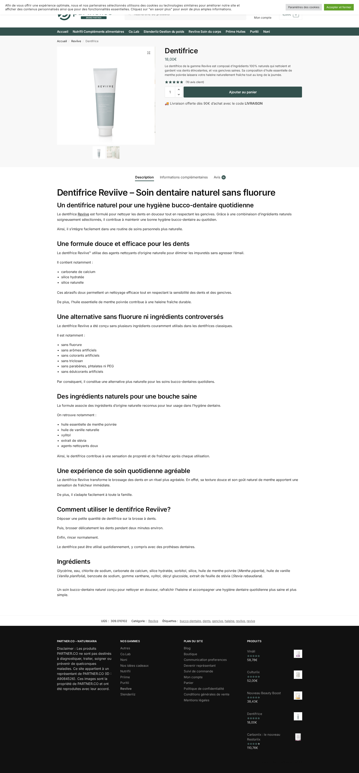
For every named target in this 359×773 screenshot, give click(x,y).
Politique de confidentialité (204, 689)
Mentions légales (196, 700)
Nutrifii (125, 671)
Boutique (190, 654)
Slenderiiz (127, 694)
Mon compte (193, 677)
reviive (240, 621)
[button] (148, 52)
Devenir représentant (200, 666)
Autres (125, 648)
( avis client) (195, 82)
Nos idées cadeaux (134, 666)
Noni (123, 660)
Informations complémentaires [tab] (184, 177)
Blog (187, 648)
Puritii (124, 683)
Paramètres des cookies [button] (303, 7)
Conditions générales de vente (206, 694)
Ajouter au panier (243, 92)
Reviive (76, 41)
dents (206, 621)
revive (251, 621)
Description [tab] (144, 177)
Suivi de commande (198, 671)
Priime (125, 677)
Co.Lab (125, 654)
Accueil (62, 41)
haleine (229, 621)
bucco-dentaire (190, 621)
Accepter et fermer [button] (339, 7)
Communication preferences (205, 660)
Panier (188, 683)
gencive (217, 621)
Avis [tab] (219, 177)
